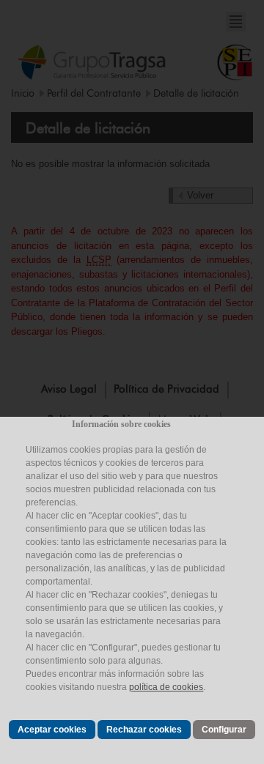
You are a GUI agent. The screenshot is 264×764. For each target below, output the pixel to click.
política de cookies (166, 687)
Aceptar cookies (52, 729)
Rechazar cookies (144, 729)
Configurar (224, 729)
